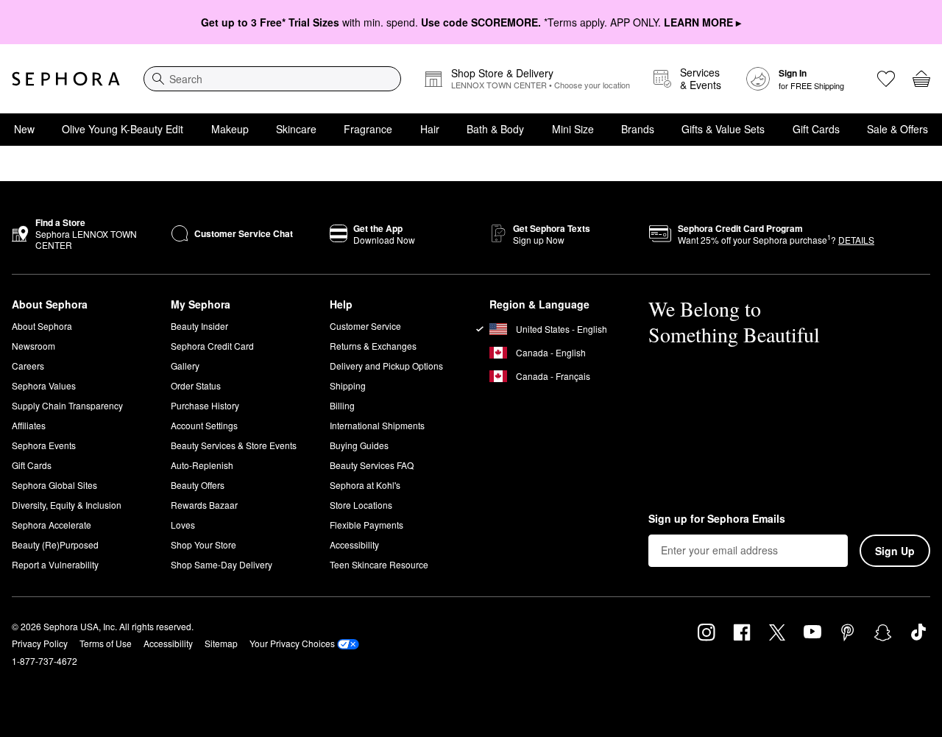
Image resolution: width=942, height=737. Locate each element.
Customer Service (365, 326)
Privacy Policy (40, 643)
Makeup (230, 128)
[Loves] (886, 79)
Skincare (296, 128)
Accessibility (354, 544)
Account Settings (204, 425)
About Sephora (42, 326)
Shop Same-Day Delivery (221, 564)
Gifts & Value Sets (723, 128)
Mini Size (573, 128)
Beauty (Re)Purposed (55, 544)
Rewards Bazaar (204, 504)
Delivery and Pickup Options (386, 365)
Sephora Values (44, 385)
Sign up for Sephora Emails (716, 519)
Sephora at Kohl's (365, 485)
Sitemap (221, 643)
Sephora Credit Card (212, 345)
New (24, 128)
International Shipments (377, 425)
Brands (637, 128)
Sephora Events (44, 445)
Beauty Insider (199, 326)
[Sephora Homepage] (66, 79)
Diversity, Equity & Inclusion (66, 504)
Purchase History (205, 405)
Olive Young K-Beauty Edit (122, 128)
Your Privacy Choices (292, 643)
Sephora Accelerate (51, 524)
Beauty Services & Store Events (234, 445)
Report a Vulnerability (55, 564)
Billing (342, 405)
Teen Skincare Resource (379, 564)
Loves (183, 524)
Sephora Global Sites (54, 485)
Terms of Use (105, 643)
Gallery (185, 365)
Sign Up (895, 550)
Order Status (196, 385)
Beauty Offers (197, 485)
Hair (429, 128)
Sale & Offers (897, 128)
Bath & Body (495, 128)
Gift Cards (816, 128)
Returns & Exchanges (373, 345)
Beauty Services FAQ (372, 465)
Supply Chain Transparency (67, 405)
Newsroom (33, 345)
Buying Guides (359, 445)
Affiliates (29, 425)
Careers (28, 365)
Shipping (348, 385)
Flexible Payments (366, 524)
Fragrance (368, 128)
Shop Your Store (203, 544)
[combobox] (272, 78)
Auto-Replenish (202, 465)
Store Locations (361, 504)
